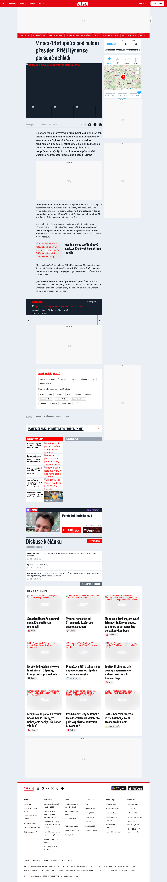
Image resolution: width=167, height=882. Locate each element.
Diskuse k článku (44, 541)
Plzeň (69, 394)
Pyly (93, 379)
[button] (119, 788)
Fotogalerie (37, 301)
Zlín (77, 403)
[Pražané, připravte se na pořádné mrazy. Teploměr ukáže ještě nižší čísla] (53, 459)
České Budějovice (78, 399)
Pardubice (43, 403)
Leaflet (119, 89)
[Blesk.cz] (83, 4)
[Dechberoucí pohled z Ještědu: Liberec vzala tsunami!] (53, 447)
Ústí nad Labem (46, 399)
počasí (38, 416)
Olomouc (88, 394)
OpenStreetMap (128, 89)
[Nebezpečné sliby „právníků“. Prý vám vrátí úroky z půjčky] (53, 496)
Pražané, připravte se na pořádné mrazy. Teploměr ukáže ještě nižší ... (34, 458)
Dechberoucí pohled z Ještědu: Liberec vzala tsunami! (35, 445)
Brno (50, 394)
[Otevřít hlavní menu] (3, 3)
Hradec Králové (61, 399)
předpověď (48, 416)
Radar (74, 379)
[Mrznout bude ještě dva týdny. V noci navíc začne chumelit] (53, 471)
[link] (37, 788)
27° (125, 43)
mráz (67, 416)
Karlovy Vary (66, 403)
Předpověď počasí (49, 373)
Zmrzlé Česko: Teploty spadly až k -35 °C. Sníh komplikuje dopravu (34, 483)
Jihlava (54, 403)
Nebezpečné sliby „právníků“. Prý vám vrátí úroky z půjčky (35, 494)
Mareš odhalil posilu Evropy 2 (77, 515)
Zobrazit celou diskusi (91, 584)
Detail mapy (122, 98)
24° (135, 43)
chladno (59, 416)
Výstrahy (84, 379)
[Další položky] (147, 35)
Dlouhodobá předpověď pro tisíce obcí (121, 49)
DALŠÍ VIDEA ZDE (93, 510)
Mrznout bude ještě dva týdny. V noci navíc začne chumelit (34, 471)
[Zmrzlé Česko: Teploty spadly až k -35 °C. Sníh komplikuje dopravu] (53, 484)
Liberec (78, 394)
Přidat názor (94, 541)
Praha (42, 394)
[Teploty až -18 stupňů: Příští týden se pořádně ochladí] (53, 65)
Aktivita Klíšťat (45, 384)
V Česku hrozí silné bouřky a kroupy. (54, 379)
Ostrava (59, 394)
